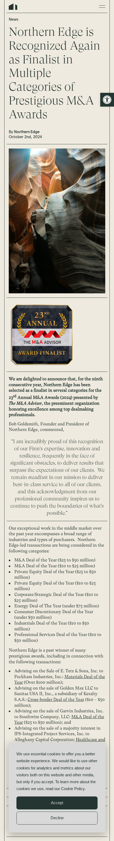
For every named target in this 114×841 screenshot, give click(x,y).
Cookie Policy (73, 788)
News (13, 19)
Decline (57, 818)
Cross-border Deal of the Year (56, 699)
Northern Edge (13, 6)
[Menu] (102, 6)
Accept (57, 802)
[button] (107, 100)
